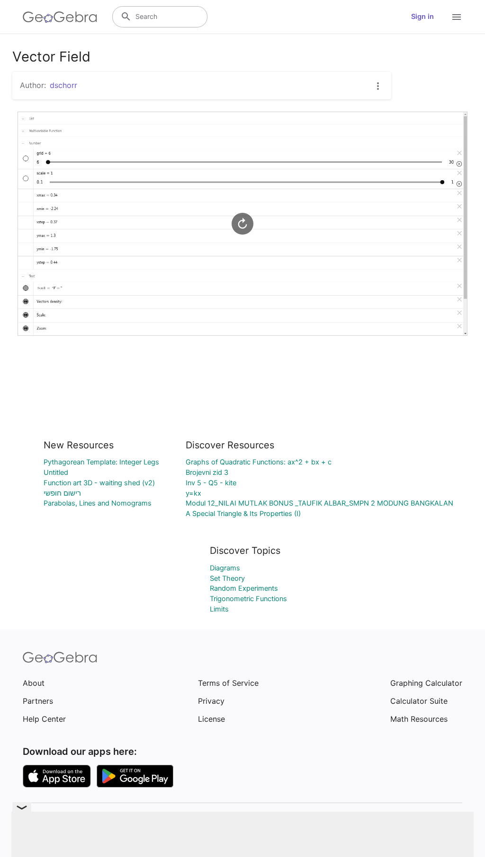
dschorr (63, 85)
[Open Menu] (456, 17)
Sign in (422, 16)
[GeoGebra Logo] (60, 17)
